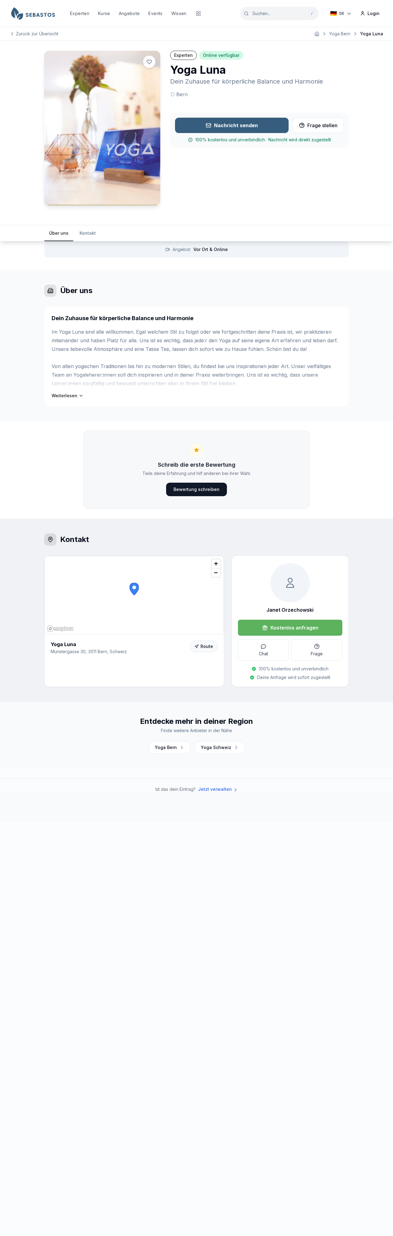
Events (155, 13)
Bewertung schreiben (196, 489)
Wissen (179, 13)
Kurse (104, 13)
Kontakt (88, 233)
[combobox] (279, 13)
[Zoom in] (216, 563)
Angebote (129, 13)
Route (206, 646)
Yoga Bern (339, 33)
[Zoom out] (216, 572)
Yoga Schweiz (216, 747)
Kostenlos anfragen (294, 628)
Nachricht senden (236, 125)
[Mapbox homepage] (60, 628)
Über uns (58, 233)
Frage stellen (322, 125)
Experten (79, 13)
